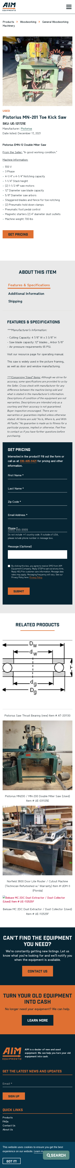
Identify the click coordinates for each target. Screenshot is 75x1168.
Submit (18, 591)
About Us (8, 1129)
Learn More (37, 1020)
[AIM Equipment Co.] (8, 7)
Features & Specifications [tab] (29, 284)
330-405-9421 (28, 461)
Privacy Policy (35, 577)
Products (8, 22)
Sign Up (13, 1096)
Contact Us (37, 971)
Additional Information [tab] (26, 293)
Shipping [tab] (15, 300)
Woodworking (28, 22)
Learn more (40, 1151)
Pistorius (26, 128)
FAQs (6, 1121)
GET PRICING (18, 234)
